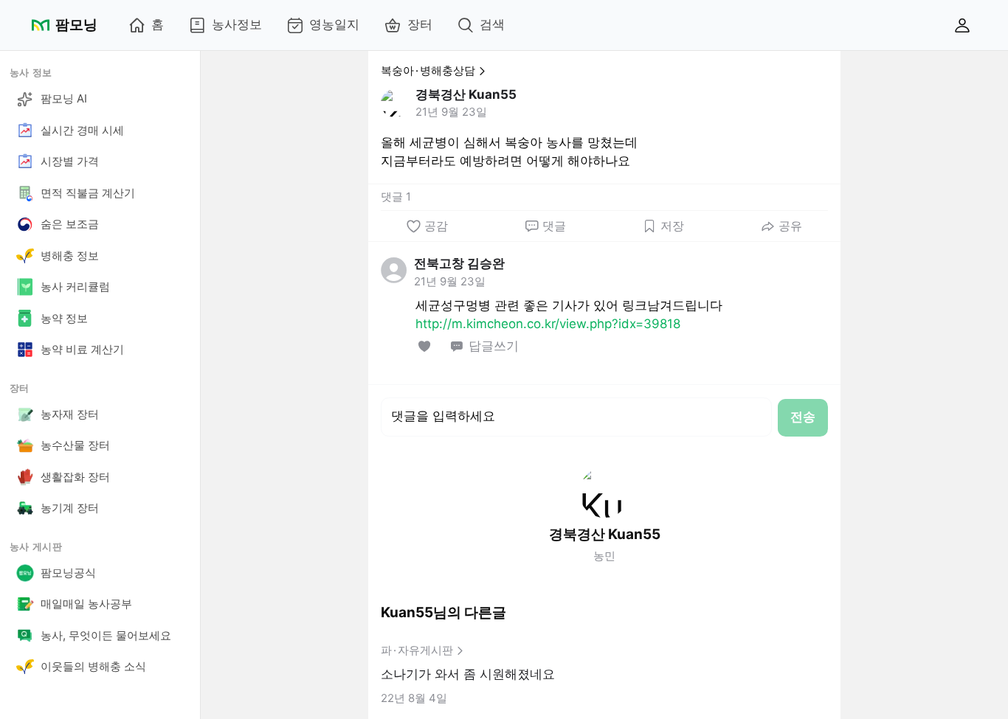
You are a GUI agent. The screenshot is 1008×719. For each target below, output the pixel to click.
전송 (802, 416)
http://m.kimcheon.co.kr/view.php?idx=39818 (547, 323)
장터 (419, 24)
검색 (492, 24)
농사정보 (237, 24)
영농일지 (334, 24)
